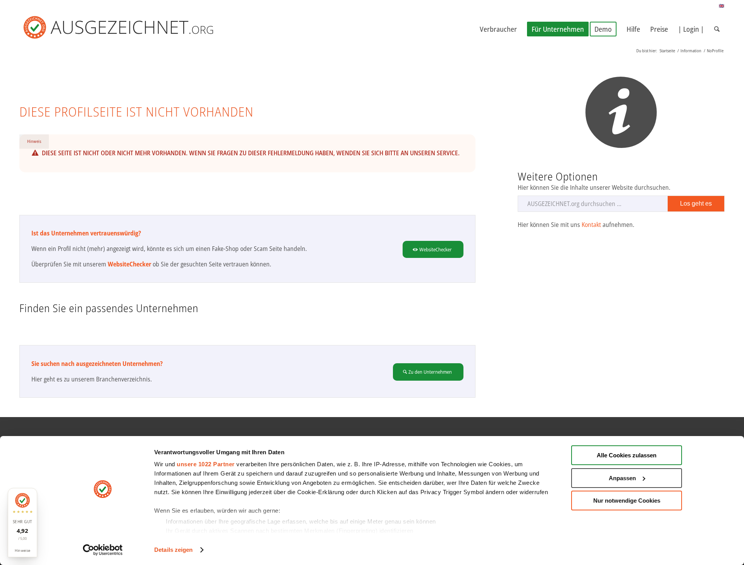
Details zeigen (173, 549)
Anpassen (622, 478)
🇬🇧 (722, 6)
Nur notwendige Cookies (626, 500)
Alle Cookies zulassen (626, 455)
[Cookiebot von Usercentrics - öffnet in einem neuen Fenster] (103, 550)
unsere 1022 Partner (206, 464)
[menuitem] (498, 29)
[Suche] (717, 29)
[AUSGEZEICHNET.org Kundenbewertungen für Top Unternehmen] (131, 29)
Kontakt (591, 224)
